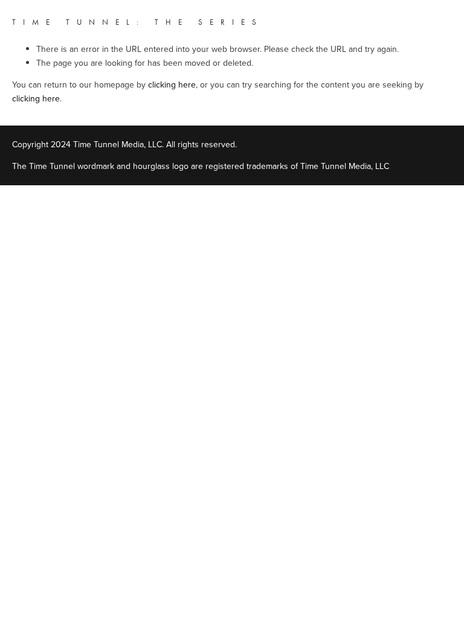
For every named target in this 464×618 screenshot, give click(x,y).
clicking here (172, 84)
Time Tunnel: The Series (137, 22)
